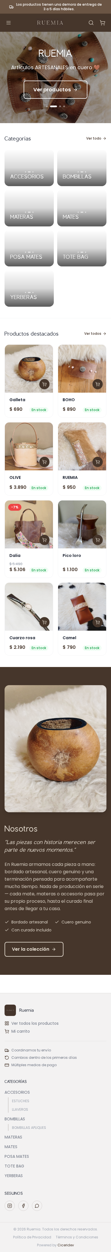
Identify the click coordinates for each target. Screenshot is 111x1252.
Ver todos (92, 333)
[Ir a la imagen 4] (64, 106)
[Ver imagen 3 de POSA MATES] (33, 252)
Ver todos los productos (35, 1023)
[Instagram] (10, 1206)
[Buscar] (91, 23)
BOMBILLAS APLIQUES (29, 1127)
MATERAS (13, 1137)
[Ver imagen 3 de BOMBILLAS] (86, 171)
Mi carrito (20, 1031)
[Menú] (8, 23)
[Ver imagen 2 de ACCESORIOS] (29, 171)
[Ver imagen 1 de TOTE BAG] (78, 252)
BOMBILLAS (15, 1119)
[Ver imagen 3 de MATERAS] (33, 212)
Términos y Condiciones (77, 1237)
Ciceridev (65, 1245)
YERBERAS (14, 1176)
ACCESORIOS (17, 1092)
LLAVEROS (20, 1109)
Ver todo (93, 138)
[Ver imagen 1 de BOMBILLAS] (78, 171)
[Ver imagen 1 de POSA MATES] (25, 252)
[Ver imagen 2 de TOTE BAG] (82, 252)
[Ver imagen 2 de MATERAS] (29, 212)
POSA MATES (17, 1156)
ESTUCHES (20, 1101)
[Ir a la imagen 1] (47, 106)
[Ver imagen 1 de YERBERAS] (25, 292)
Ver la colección (30, 949)
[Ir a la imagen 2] (51, 106)
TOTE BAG (14, 1166)
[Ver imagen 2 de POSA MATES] (29, 252)
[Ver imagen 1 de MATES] (78, 212)
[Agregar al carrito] (44, 384)
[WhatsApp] (37, 1206)
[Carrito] (102, 23)
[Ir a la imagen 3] (57, 106)
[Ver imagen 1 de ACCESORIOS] (25, 171)
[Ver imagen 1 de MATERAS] (25, 212)
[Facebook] (23, 1206)
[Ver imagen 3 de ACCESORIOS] (33, 171)
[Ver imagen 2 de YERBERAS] (29, 292)
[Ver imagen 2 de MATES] (82, 212)
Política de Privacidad (32, 1237)
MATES (11, 1147)
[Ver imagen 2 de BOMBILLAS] (82, 171)
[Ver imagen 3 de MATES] (86, 212)
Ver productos (52, 89)
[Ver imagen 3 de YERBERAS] (33, 292)
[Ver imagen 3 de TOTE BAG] (86, 252)
